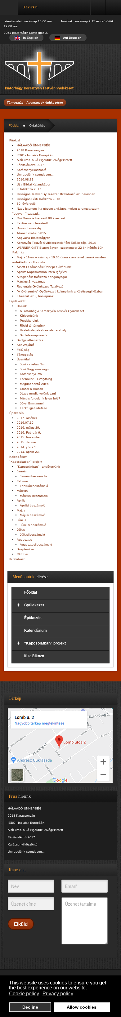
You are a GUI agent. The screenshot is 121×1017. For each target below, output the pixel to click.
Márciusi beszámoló (34, 495)
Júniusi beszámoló (33, 525)
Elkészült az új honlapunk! (35, 296)
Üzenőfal (23, 359)
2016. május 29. (28, 427)
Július (21, 529)
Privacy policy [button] (58, 993)
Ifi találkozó (17, 559)
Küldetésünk (29, 315)
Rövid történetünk (32, 325)
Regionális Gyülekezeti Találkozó (40, 286)
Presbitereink (29, 320)
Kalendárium (18, 456)
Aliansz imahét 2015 (31, 233)
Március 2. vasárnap (31, 281)
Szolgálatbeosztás (30, 340)
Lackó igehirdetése (33, 408)
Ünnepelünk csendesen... (35, 174)
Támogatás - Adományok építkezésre (35, 102)
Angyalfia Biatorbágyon (33, 237)
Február (22, 481)
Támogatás (25, 354)
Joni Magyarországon (35, 369)
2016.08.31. (25, 179)
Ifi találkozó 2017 (29, 189)
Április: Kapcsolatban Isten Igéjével (42, 272)
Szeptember (25, 549)
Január (22, 471)
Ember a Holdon (31, 388)
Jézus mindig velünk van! (38, 393)
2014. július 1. (27, 447)
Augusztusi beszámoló (36, 544)
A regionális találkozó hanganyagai (42, 277)
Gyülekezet (17, 301)
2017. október (27, 418)
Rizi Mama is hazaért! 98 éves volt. (41, 218)
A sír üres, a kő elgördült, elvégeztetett (44, 160)
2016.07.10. (25, 422)
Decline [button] (30, 1007)
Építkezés (16, 413)
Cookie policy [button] (24, 993)
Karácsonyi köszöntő (32, 170)
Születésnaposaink (33, 335)
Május (21, 510)
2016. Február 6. (29, 432)
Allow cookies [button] (81, 1007)
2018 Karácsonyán (30, 150)
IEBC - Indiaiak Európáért (35, 155)
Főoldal (14, 125)
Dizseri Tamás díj (29, 228)
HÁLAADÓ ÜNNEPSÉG (34, 145)
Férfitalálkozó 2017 (30, 165)
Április (21, 500)
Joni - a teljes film (32, 364)
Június (21, 520)
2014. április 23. (28, 451)
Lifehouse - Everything (36, 379)
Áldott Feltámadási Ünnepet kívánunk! (44, 267)
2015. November (29, 437)
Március (22, 491)
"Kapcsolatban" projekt (25, 461)
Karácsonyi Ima (31, 374)
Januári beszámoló (33, 476)
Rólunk (22, 306)
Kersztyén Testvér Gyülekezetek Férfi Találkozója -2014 (56, 242)
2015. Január (26, 442)
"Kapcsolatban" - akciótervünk (38, 466)
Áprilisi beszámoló (32, 505)
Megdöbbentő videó (34, 384)
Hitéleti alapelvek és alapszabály (43, 330)
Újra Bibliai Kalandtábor (33, 184)
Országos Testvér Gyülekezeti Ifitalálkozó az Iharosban (56, 194)
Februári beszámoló (34, 486)
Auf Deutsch (71, 37)
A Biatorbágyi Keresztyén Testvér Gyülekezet (52, 311)
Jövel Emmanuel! (32, 403)
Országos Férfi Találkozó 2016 (38, 199)
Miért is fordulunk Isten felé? (40, 398)
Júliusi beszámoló (32, 534)
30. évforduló (26, 203)
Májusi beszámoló (32, 515)
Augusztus (24, 539)
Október (22, 554)
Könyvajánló (25, 344)
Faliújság (23, 349)
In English (30, 37)
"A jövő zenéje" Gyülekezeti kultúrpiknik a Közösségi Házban (60, 291)
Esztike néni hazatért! (32, 223)
